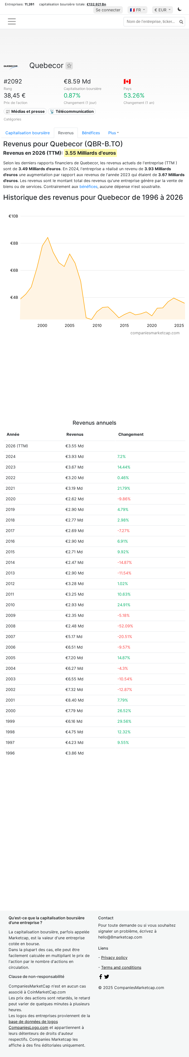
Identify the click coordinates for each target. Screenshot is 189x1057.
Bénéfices (91, 132)
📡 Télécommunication (72, 111)
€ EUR (161, 9)
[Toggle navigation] (12, 21)
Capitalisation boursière (27, 132)
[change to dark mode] (180, 10)
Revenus (66, 132)
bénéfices (88, 186)
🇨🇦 (127, 81)
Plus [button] (112, 132)
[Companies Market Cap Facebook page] (100, 977)
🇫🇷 (135, 9)
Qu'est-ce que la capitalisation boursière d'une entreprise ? (46, 920)
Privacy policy (114, 957)
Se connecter (108, 9)
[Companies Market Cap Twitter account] (106, 977)
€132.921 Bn (96, 4)
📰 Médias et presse (25, 111)
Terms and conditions (121, 967)
